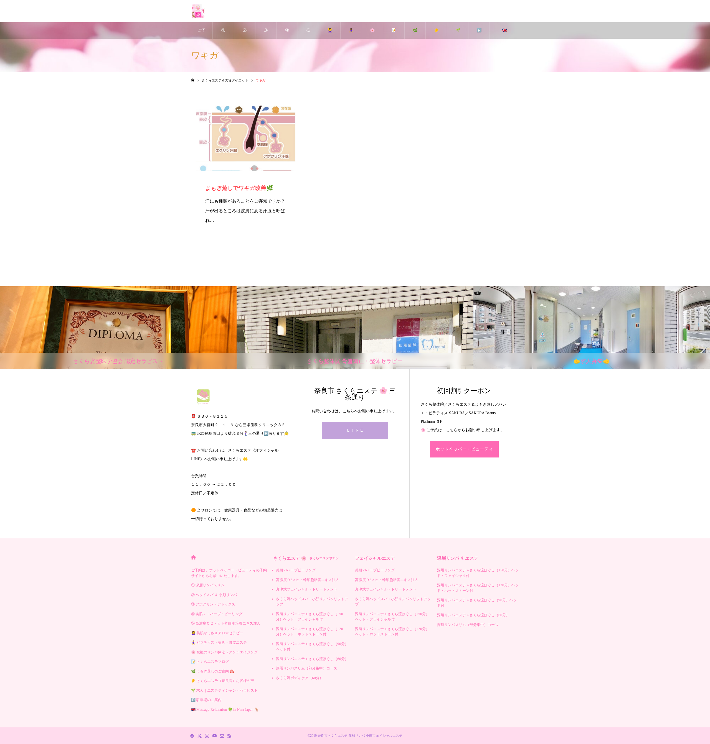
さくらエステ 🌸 (306, 558)
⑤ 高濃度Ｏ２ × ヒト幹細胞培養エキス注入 (308, 33)
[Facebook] (192, 735)
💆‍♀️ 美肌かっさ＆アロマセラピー (330, 33)
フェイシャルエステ (375, 558)
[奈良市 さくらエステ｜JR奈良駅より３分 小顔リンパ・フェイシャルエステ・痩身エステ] (198, 11)
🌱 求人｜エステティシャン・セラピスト (458, 33)
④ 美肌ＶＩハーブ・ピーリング (287, 33)
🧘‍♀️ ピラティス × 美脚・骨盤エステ (351, 33)
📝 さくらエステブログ (394, 33)
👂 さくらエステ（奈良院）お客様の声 (436, 33)
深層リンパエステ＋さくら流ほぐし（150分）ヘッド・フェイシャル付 (309, 617)
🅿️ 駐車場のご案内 (479, 33)
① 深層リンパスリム (223, 33)
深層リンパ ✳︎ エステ (457, 558)
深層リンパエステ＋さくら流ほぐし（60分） (312, 659)
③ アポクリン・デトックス (266, 33)
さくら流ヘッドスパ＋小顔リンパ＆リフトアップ (312, 602)
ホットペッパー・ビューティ (464, 449)
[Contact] (222, 735)
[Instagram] (207, 735)
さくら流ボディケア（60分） (299, 678)
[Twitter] (199, 735)
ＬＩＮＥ (355, 430)
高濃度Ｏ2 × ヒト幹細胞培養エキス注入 (307, 580)
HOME (193, 557)
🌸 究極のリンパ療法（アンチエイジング (372, 33)
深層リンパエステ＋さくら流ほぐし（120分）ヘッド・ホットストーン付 (309, 631)
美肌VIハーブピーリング (296, 570)
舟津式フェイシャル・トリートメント (306, 589)
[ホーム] (192, 80)
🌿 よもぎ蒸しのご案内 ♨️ (415, 33)
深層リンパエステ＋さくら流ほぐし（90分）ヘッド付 (312, 646)
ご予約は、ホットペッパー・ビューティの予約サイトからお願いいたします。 (202, 33)
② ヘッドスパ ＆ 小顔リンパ (244, 33)
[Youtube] (214, 735)
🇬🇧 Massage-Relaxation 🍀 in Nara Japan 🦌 (504, 33)
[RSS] (229, 735)
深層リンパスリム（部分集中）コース (306, 668)
